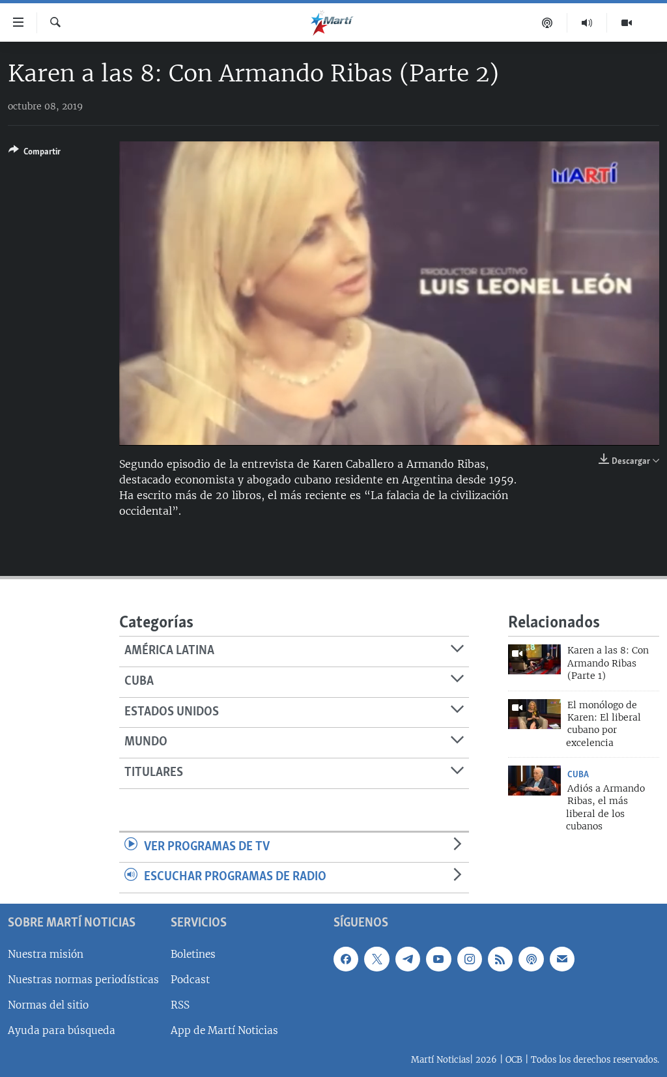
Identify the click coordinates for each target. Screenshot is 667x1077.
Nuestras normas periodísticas (83, 979)
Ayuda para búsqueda (61, 1030)
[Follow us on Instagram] (469, 959)
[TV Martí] (626, 23)
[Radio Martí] (587, 23)
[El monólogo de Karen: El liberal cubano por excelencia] (534, 714)
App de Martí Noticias (224, 1030)
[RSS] (500, 959)
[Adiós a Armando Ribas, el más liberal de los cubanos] (534, 781)
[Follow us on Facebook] (346, 959)
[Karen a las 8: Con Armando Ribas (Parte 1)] (534, 659)
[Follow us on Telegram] (407, 959)
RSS (180, 1005)
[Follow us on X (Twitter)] (376, 959)
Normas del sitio (48, 1005)
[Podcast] (547, 23)
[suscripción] (562, 959)
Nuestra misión (45, 954)
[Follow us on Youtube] (438, 959)
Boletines (193, 954)
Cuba (578, 775)
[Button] (34, 153)
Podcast (190, 979)
